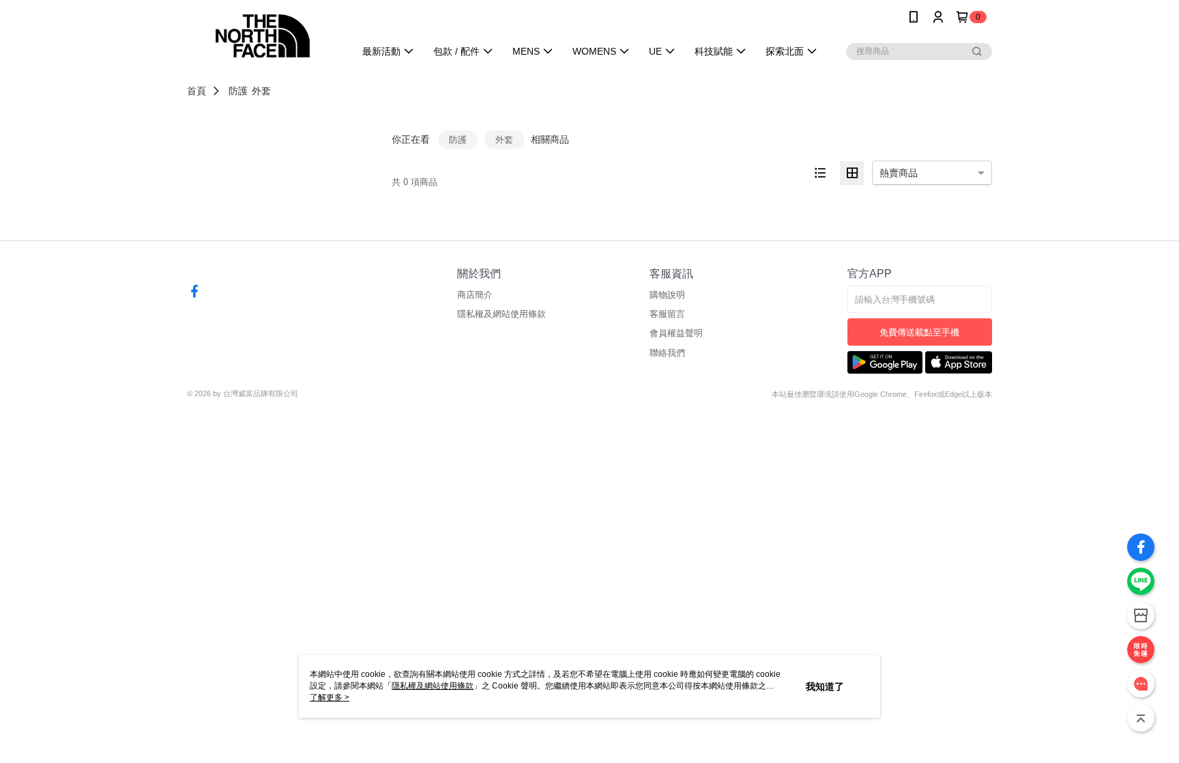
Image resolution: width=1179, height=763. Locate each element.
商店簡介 (475, 295)
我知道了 (825, 686)
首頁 (196, 90)
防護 (238, 90)
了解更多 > (329, 697)
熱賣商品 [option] (898, 172)
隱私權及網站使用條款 (501, 314)
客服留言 (667, 314)
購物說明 (667, 295)
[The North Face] (262, 36)
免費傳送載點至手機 (919, 332)
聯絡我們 (667, 353)
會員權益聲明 (676, 333)
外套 (261, 90)
